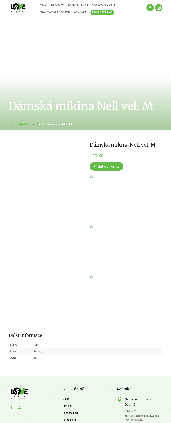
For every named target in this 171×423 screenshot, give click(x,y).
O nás (43, 5)
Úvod (12, 124)
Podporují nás (78, 5)
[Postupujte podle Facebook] (150, 8)
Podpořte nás (102, 12)
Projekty (57, 5)
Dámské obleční (28, 124)
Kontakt (80, 12)
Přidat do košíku (106, 166)
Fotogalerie (69, 419)
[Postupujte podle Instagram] (158, 8)
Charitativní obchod (54, 12)
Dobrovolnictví (103, 5)
